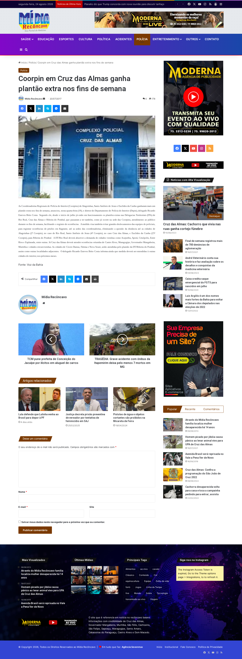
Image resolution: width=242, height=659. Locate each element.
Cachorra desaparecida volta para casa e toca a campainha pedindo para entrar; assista (202, 490)
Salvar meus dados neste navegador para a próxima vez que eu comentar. (63, 522)
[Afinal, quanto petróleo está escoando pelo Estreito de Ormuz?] (110, 580)
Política (103, 39)
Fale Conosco (188, 646)
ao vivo (144, 569)
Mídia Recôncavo (33, 98)
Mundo (137, 593)
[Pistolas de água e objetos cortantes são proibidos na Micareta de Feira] (134, 399)
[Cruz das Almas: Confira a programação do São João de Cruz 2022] (173, 474)
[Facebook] (22, 108)
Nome (22, 491)
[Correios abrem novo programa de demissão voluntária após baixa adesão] (110, 570)
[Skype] (47, 108)
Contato (212, 39)
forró (128, 587)
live (127, 593)
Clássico (130, 575)
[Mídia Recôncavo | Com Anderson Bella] (34, 21)
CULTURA (85, 39)
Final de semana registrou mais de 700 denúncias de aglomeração (204, 245)
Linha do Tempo (154, 587)
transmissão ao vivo (135, 599)
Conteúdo (144, 575)
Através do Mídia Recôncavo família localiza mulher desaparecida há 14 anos (202, 423)
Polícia (142, 39)
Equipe (147, 581)
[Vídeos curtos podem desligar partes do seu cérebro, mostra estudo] (78, 580)
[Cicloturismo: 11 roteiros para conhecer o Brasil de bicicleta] (94, 580)
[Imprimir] (95, 279)
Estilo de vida (162, 581)
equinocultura (132, 581)
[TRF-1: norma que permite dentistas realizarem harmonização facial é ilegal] (94, 590)
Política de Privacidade (210, 646)
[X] (30, 108)
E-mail (23, 506)
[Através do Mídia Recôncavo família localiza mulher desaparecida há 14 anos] (173, 424)
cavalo (156, 569)
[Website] (44, 303)
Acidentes (123, 39)
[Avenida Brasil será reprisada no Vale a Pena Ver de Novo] (173, 459)
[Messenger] (56, 108)
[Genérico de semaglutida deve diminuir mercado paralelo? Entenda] (110, 590)
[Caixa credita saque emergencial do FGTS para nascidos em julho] (173, 283)
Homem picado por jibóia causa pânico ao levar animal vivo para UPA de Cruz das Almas (204, 440)
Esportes (66, 39)
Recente (190, 409)
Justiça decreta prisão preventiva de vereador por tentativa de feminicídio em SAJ (85, 418)
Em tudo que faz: (122, 646)
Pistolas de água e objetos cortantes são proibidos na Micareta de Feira (129, 418)
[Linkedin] (39, 108)
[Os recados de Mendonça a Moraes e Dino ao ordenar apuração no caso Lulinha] (78, 570)
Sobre (149, 593)
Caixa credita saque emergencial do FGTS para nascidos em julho (201, 282)
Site (91, 506)
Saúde (26, 39)
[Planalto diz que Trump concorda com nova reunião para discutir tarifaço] (94, 570)
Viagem (154, 599)
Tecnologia (162, 593)
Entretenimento (166, 39)
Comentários (211, 409)
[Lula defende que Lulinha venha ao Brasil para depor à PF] (39, 399)
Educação (46, 39)
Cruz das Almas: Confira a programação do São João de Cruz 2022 (203, 473)
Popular (172, 409)
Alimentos (130, 569)
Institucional (171, 646)
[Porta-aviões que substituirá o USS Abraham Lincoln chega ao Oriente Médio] (78, 590)
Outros (192, 39)
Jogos (138, 587)
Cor (155, 575)
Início (24, 62)
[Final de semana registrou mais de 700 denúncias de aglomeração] (173, 245)
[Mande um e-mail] (44, 98)
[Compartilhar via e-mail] (64, 108)
